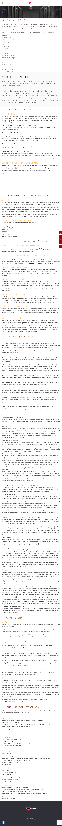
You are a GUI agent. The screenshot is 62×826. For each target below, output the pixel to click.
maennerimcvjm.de (7, 60)
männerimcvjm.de (7, 64)
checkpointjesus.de (7, 42)
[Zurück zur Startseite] (31, 3)
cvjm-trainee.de (6, 51)
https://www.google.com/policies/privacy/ (28, 674)
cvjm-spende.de (6, 49)
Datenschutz (32, 814)
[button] (2, 3)
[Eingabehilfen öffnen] (3, 822)
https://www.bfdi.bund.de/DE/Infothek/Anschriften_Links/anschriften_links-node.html (34, 263)
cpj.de (3, 44)
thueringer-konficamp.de (9, 71)
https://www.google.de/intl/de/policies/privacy (13, 647)
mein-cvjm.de (6, 62)
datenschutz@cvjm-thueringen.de (9, 236)
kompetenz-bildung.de (9, 58)
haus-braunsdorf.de (7, 53)
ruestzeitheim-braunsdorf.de (10, 67)
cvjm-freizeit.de (6, 46)
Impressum (23, 814)
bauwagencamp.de (7, 37)
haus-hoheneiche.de (8, 55)
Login (39, 814)
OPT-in (3, 190)
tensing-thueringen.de (8, 69)
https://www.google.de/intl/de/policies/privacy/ (13, 701)
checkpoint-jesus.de (8, 39)
